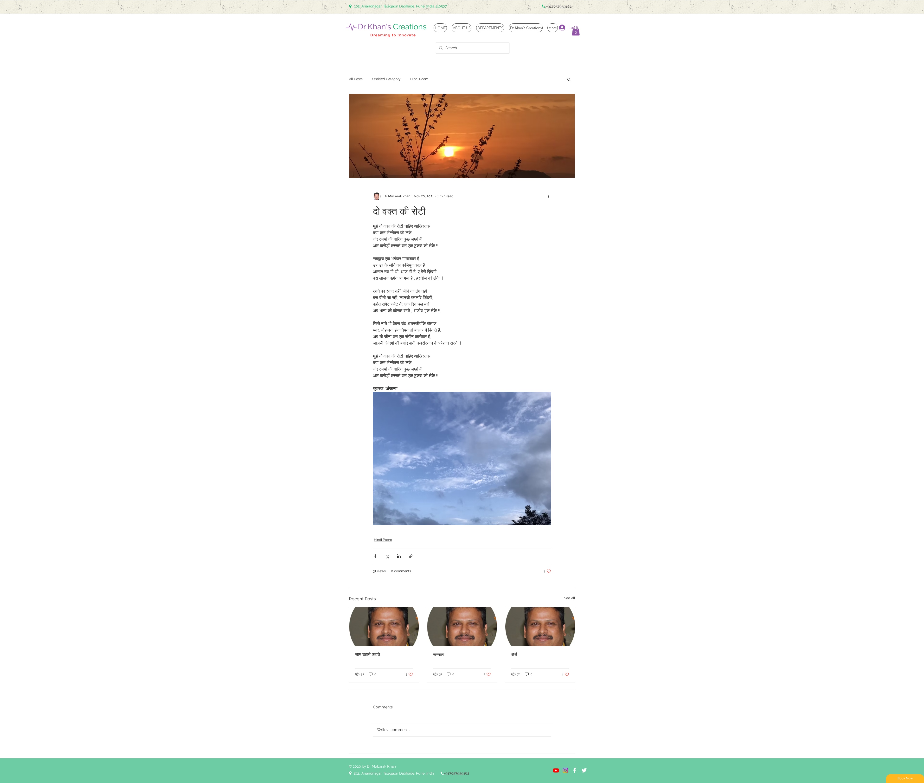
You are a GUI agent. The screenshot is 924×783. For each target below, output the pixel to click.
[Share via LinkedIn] (399, 556)
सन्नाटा (438, 654)
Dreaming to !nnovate (393, 35)
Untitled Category (386, 79)
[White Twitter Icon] (584, 770)
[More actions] (548, 196)
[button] (576, 31)
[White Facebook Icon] (574, 770)
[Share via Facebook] (375, 556)
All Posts (356, 79)
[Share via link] (410, 556)
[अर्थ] (540, 626)
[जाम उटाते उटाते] (384, 626)
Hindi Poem (419, 79)
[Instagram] (565, 770)
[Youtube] (555, 770)
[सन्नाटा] (462, 626)
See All (569, 598)
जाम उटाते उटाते (367, 654)
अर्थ (514, 654)
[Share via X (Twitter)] (387, 556)
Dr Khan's (392, 26)
